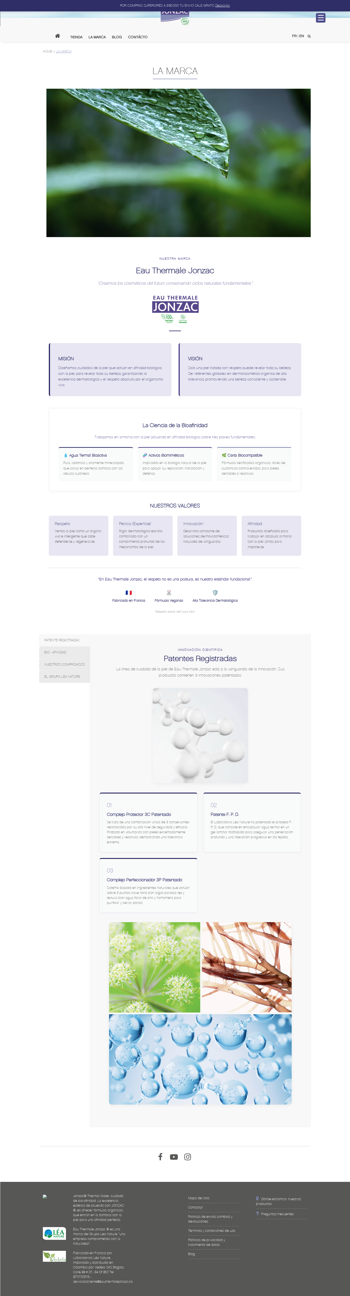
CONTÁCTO (138, 37)
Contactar (195, 1207)
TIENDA (76, 37)
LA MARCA (97, 37)
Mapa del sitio (198, 1198)
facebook (161, 1154)
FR (294, 36)
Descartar (222, 6)
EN (301, 36)
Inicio (59, 37)
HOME (47, 51)
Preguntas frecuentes (277, 1214)
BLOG (117, 37)
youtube (175, 1154)
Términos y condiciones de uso (211, 1231)
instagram (188, 1154)
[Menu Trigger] (320, 18)
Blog (191, 1254)
